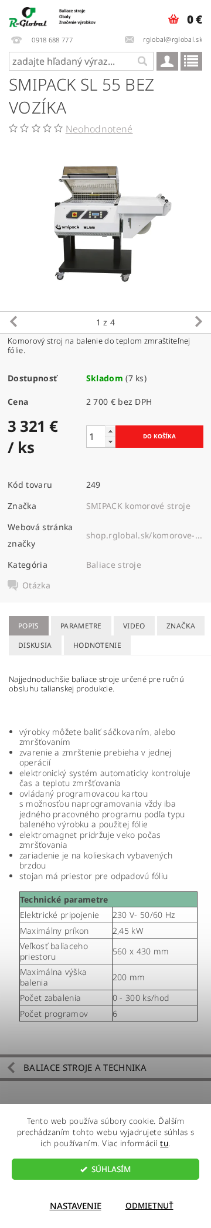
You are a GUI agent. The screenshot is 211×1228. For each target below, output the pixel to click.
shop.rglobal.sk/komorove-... (144, 535)
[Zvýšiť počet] (110, 431)
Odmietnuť (149, 1205)
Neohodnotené (99, 128)
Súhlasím (111, 1169)
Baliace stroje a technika (85, 1067)
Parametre (81, 626)
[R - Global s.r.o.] (53, 15)
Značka (180, 626)
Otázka (36, 585)
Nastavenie (75, 1206)
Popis (28, 626)
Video (134, 626)
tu (164, 1143)
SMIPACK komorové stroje (138, 505)
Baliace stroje (113, 564)
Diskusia (35, 645)
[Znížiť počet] (110, 441)
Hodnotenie (97, 645)
